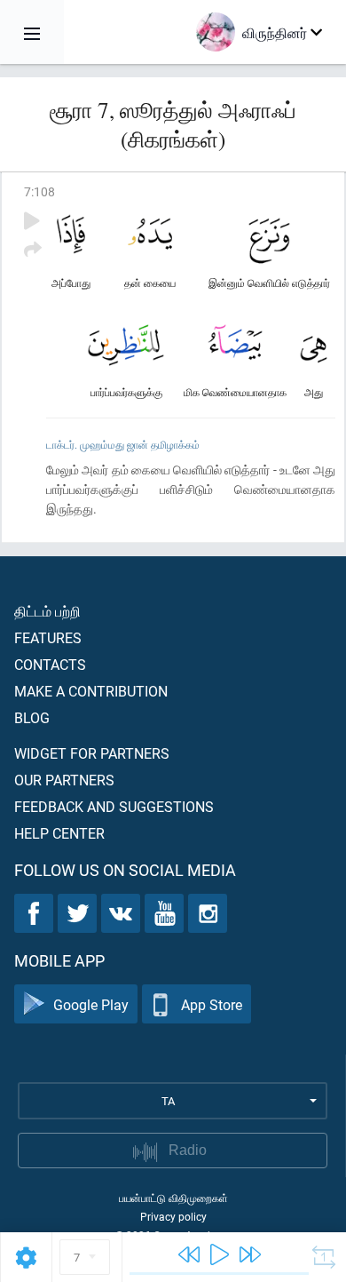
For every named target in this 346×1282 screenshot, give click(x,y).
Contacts (50, 664)
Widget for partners (91, 753)
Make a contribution (91, 690)
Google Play (91, 1004)
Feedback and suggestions (114, 806)
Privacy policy (173, 1216)
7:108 (39, 191)
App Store (211, 1004)
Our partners (64, 779)
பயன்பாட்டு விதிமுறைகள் (173, 1197)
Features (48, 637)
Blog (32, 717)
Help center (59, 833)
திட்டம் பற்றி (47, 610)
